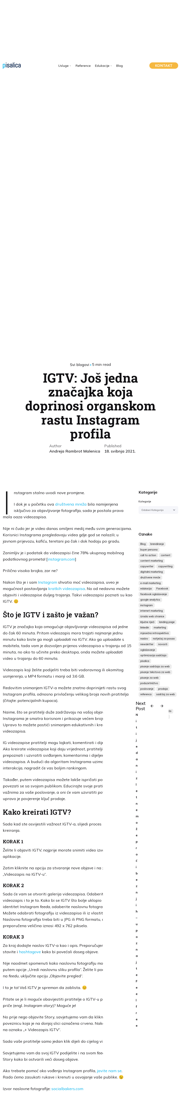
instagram (146, 605)
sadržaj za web (165, 694)
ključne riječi (147, 622)
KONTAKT (164, 65)
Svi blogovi (79, 364)
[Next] (162, 706)
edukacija (146, 588)
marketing (160, 627)
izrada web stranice (152, 616)
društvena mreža (71, 504)
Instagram (47, 582)
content (165, 555)
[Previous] (152, 706)
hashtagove (30, 951)
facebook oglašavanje (153, 594)
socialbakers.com (67, 1088)
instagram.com (61, 559)
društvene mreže (150, 577)
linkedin (144, 627)
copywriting (165, 566)
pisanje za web (149, 677)
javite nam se (109, 1070)
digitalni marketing (151, 571)
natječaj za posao (164, 638)
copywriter (146, 566)
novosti (162, 644)
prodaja (163, 688)
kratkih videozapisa (66, 588)
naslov (144, 638)
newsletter (146, 644)
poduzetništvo (149, 683)
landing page (167, 622)
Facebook (162, 588)
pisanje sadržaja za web (155, 666)
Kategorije (145, 501)
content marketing (151, 560)
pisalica (144, 661)
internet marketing (151, 610)
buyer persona (148, 549)
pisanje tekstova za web (155, 672)
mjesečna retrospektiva (154, 633)
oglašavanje (147, 650)
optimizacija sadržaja (153, 655)
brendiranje (157, 544)
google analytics (150, 599)
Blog (143, 544)
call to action (148, 555)
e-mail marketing (150, 583)
